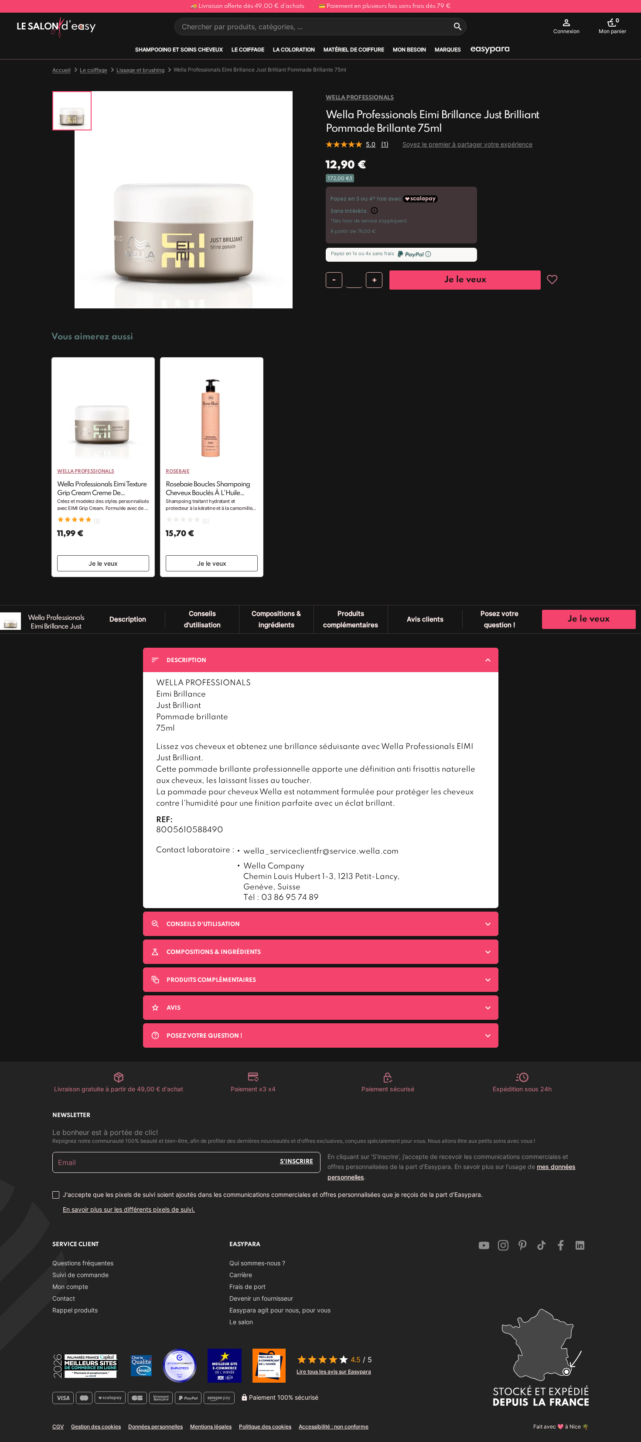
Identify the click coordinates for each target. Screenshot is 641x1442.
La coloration (294, 49)
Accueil (61, 70)
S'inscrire (296, 1162)
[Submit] (458, 26)
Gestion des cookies (96, 1426)
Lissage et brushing (140, 70)
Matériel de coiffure (354, 49)
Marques (448, 49)
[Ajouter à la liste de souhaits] (552, 279)
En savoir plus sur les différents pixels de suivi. (129, 1209)
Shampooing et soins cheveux (179, 49)
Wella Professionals (359, 98)
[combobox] (320, 26)
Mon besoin (409, 49)
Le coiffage (248, 49)
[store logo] (56, 28)
